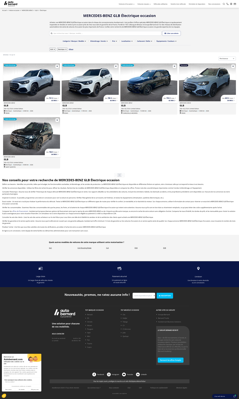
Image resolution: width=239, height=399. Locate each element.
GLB (36, 10)
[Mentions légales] (58, 98)
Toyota (89, 344)
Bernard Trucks (163, 318)
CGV (140, 388)
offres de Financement (20, 211)
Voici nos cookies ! (10, 382)
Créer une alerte (172, 33)
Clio (124, 315)
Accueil (4, 10)
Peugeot (90, 329)
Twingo (125, 322)
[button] (4, 396)
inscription (166, 296)
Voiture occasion (14, 10)
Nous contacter (114, 388)
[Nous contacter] (235, 4)
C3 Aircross (127, 329)
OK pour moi (35, 389)
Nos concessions (214, 4)
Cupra (89, 347)
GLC (50, 248)
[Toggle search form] (224, 4)
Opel (88, 333)
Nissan (89, 325)
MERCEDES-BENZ (27, 10)
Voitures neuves (143, 4)
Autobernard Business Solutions (169, 322)
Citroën (89, 322)
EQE (164, 248)
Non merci (8, 389)
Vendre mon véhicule (178, 4)
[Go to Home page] (10, 4)
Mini (88, 336)
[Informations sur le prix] (58, 100)
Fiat (88, 340)
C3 (123, 325)
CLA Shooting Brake (84, 248)
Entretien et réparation (197, 4)
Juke (124, 333)
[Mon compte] (231, 4)
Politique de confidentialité (159, 388)
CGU (129, 388)
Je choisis (22, 389)
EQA (136, 248)
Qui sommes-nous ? (94, 388)
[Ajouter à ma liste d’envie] (57, 66)
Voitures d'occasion (126, 4)
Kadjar (125, 318)
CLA (107, 248)
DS (88, 318)
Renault (90, 315)
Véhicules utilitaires (160, 4)
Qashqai (125, 336)
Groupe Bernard (164, 315)
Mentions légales (181, 388)
